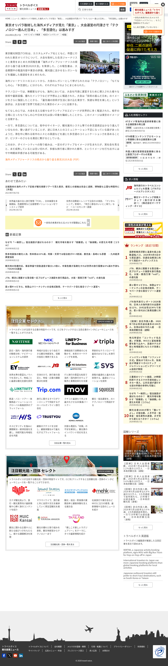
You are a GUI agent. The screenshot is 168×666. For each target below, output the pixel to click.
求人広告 (93, 650)
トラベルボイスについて (38, 646)
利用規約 (141, 646)
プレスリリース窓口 (75, 650)
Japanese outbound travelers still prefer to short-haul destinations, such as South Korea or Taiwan (142, 575)
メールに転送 (80, 41)
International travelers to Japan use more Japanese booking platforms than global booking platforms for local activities (142, 564)
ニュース (15, 18)
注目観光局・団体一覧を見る (62, 544)
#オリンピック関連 (32, 34)
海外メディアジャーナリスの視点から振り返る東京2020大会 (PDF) (42, 159)
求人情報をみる (102, 3)
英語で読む (94, 41)
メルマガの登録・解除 (76, 646)
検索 (122, 9)
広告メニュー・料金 (53, 650)
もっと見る (62, 298)
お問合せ (106, 650)
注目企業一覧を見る (62, 443)
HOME (7, 18)
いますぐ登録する (154, 31)
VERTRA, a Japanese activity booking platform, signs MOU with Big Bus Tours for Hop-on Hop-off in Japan (142, 552)
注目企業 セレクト (26, 321)
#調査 (64, 34)
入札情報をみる (86, 3)
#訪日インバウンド (51, 34)
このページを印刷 (111, 41)
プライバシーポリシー (123, 646)
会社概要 (58, 646)
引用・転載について (99, 646)
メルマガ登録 (119, 4)
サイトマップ (34, 650)
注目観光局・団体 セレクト (33, 470)
